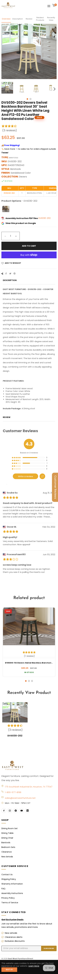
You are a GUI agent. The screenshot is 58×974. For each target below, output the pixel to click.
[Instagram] (9, 810)
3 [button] (32, 681)
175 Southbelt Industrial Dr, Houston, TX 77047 (28, 786)
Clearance (6, 851)
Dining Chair (7, 837)
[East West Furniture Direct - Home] (29, 765)
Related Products (40, 18)
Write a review (25, 476)
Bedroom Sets (8, 847)
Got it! (9, 969)
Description (17, 18)
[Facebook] (3, 810)
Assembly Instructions (12, 893)
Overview (6, 18)
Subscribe (49, 948)
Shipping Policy (8, 879)
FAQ (3, 888)
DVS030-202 (44, 218)
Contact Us (7, 874)
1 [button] (27, 99)
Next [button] (54, 89)
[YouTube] (21, 810)
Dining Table (7, 833)
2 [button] (30, 99)
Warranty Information (12, 883)
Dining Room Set (9, 828)
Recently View (51, 18)
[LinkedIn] (27, 810)
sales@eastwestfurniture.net (20, 797)
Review (29, 18)
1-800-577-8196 (13, 792)
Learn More (33, 966)
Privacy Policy (8, 897)
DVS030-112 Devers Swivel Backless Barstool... (29, 663)
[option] (29, 642)
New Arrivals (7, 856)
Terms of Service (9, 902)
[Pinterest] (15, 810)
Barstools (5, 842)
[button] (42, 476)
